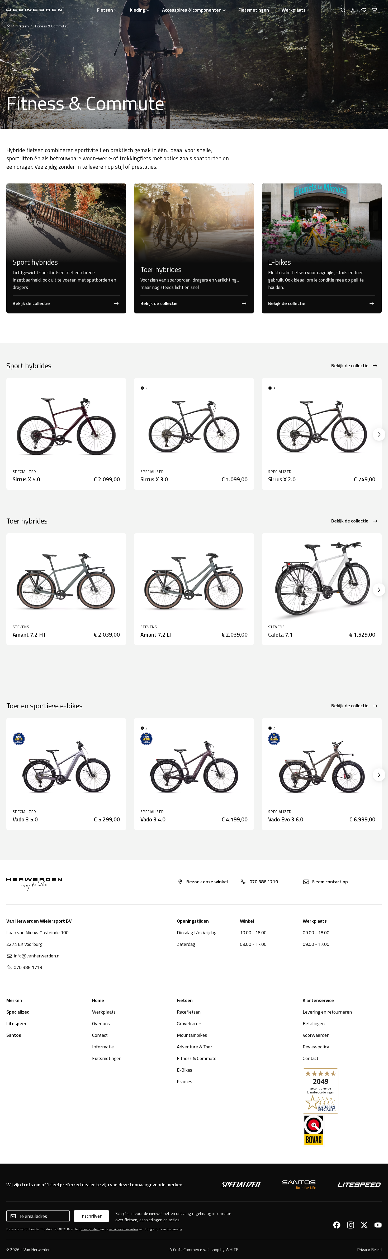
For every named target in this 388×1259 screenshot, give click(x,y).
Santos (13, 1035)
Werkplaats (294, 9)
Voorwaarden (316, 1035)
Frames (184, 1081)
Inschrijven (91, 1215)
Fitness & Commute (196, 1058)
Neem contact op (330, 881)
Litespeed (16, 1023)
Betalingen (314, 1023)
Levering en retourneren (327, 1011)
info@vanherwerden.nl (37, 955)
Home (98, 1000)
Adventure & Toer (194, 1046)
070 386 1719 (263, 881)
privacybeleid (90, 1229)
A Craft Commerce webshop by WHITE (203, 1249)
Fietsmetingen (253, 9)
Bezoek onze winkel (207, 881)
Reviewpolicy (316, 1046)
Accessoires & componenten (191, 9)
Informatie (103, 1046)
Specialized (18, 1011)
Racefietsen (189, 1011)
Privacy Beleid (369, 1249)
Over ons (101, 1023)
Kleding (137, 9)
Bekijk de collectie (349, 365)
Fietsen (105, 9)
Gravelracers (189, 1023)
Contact (100, 1035)
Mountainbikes (192, 1035)
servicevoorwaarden (123, 1229)
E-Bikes (184, 1069)
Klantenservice (318, 1000)
